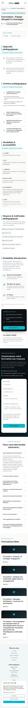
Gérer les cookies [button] (14, 698)
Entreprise (5, 395)
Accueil (14, 650)
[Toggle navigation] (3, 3)
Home (2, 8)
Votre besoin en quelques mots (10, 403)
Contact (14, 660)
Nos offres (14, 653)
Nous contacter (13, 327)
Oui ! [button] (14, 702)
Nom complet (6, 381)
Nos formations (14, 655)
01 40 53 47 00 (14, 676)
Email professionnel (8, 388)
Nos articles (14, 657)
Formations (7, 8)
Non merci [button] (14, 695)
